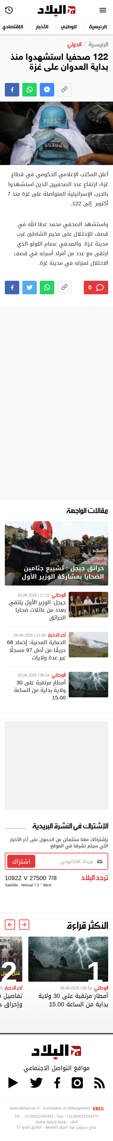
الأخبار (42, 27)
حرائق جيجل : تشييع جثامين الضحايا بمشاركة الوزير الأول (63, 572)
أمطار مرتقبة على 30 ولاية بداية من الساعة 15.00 (40, 690)
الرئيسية (98, 27)
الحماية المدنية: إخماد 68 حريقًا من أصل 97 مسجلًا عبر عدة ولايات (36, 649)
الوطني (69, 27)
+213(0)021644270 (83, 1116)
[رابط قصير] (64, 89)
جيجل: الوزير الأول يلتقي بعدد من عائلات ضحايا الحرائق (37, 609)
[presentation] (24, 924)
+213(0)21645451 (39, 1116)
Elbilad (56, 11)
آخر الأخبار (57, 634)
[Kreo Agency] (97, 1108)
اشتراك (21, 861)
